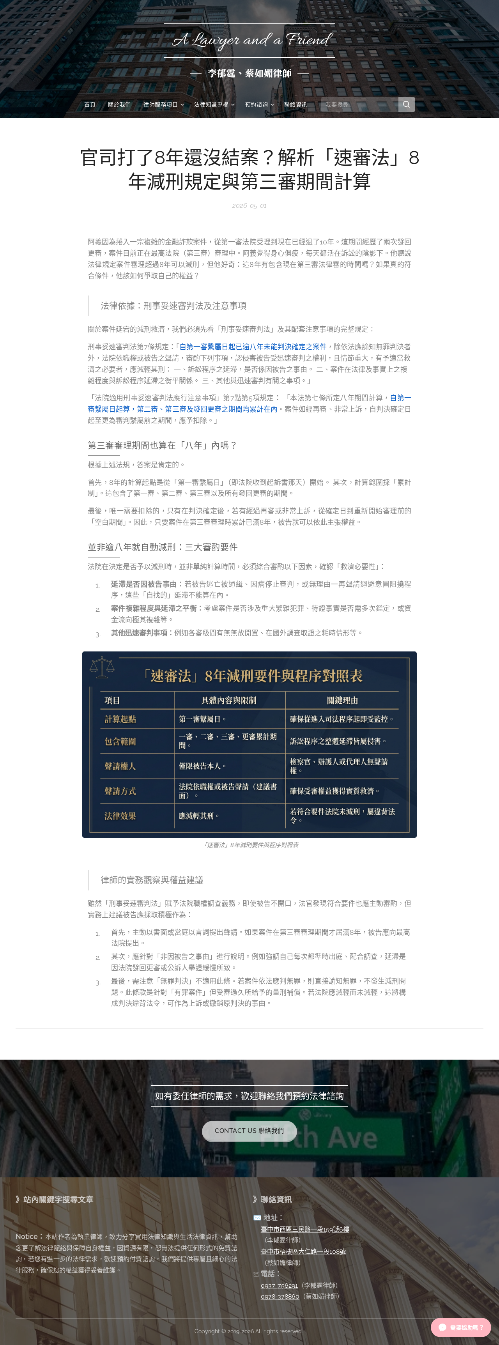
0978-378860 (280, 1296)
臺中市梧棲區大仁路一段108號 (303, 1251)
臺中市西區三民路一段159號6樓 (305, 1229)
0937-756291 (279, 1285)
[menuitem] (93, 104)
